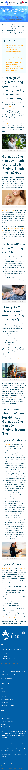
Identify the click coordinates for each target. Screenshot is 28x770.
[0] (21, 4)
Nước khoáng (6, 568)
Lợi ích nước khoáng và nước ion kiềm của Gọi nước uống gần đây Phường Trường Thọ (14, 68)
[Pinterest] (14, 663)
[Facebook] (1, 663)
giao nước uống (15, 397)
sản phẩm (23, 568)
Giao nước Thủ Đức (10, 764)
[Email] (6, 663)
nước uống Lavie (16, 356)
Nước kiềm (7, 444)
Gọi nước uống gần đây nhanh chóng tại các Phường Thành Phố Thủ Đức (14, 54)
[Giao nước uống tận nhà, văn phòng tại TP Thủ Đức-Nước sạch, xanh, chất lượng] (10, 3)
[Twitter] (10, 663)
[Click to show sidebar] (1, 24)
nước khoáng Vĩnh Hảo (13, 107)
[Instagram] (18, 663)
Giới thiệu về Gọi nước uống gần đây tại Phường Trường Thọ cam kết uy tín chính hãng (14, 47)
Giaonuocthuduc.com (6, 766)
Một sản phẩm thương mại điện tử (6, 678)
